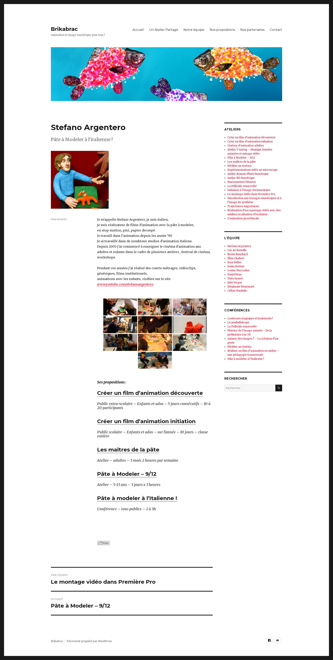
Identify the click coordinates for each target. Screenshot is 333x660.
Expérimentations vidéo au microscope (252, 170)
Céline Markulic (237, 290)
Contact (276, 30)
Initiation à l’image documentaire (248, 190)
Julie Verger (234, 282)
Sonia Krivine (235, 266)
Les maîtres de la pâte (128, 449)
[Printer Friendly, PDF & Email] (155, 543)
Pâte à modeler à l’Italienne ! (137, 498)
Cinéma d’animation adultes (245, 145)
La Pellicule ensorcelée (242, 186)
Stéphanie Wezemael (240, 286)
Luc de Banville (237, 250)
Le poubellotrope (238, 322)
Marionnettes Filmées (241, 182)
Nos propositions (222, 30)
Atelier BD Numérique (241, 178)
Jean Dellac (234, 262)
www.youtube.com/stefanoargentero (125, 284)
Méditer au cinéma (239, 165)
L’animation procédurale (243, 218)
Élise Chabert (235, 258)
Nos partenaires (252, 30)
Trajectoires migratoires (243, 206)
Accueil (138, 30)
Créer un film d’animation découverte (150, 393)
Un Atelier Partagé (163, 30)
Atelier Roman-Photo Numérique (248, 174)
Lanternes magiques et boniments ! (250, 318)
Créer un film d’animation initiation (146, 421)
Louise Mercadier (238, 270)
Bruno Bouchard (237, 254)
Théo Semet (235, 278)
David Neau (234, 274)
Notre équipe (193, 30)
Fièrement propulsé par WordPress (89, 641)
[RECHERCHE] (278, 388)
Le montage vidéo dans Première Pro (251, 194)
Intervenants (58, 219)
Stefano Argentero (239, 246)
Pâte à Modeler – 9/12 (126, 474)
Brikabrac (64, 29)
